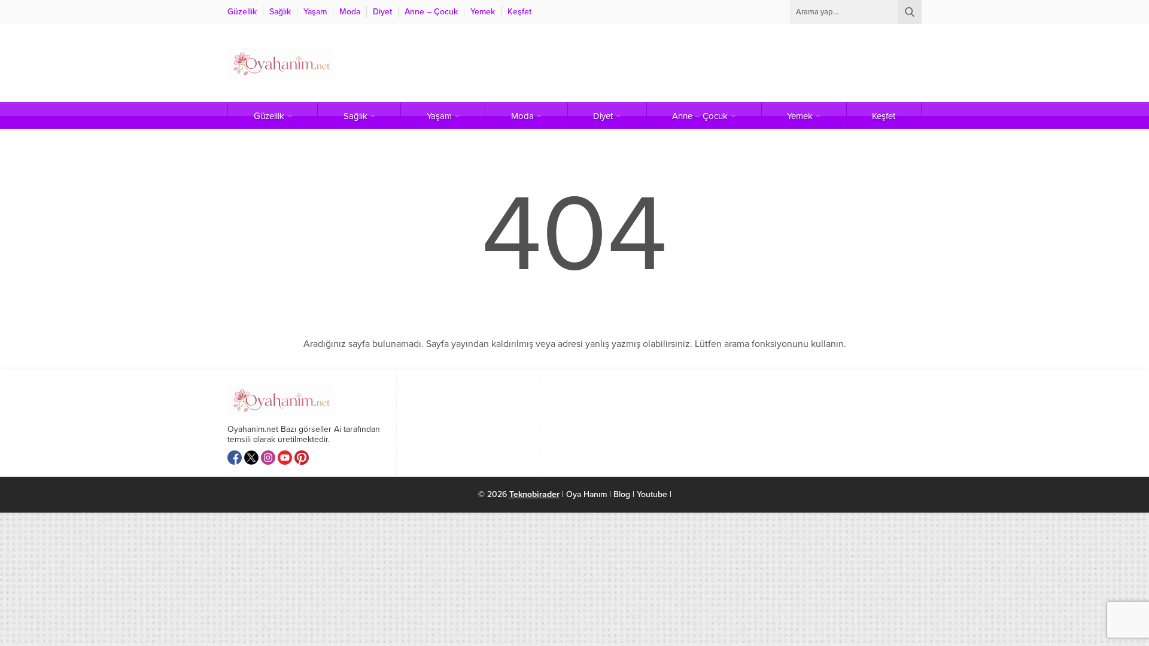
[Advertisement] (704, 63)
